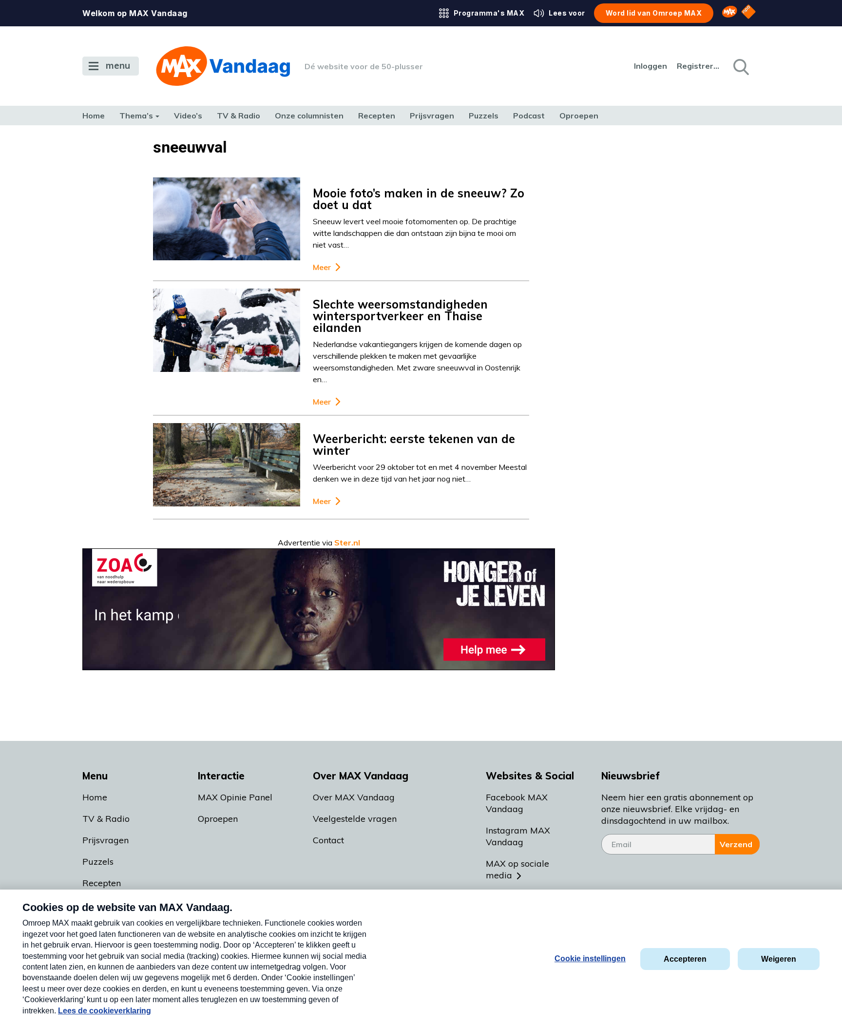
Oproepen (578, 115)
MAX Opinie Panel (235, 797)
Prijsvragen (432, 115)
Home (93, 115)
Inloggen (650, 66)
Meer (322, 267)
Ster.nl (347, 542)
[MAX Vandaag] (223, 66)
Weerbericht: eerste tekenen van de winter (414, 444)
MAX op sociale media (517, 869)
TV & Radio (238, 115)
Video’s (188, 115)
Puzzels (483, 115)
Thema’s (136, 115)
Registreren (699, 66)
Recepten (376, 115)
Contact (328, 840)
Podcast (529, 115)
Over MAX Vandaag (354, 797)
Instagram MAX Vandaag (518, 836)
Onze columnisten (309, 115)
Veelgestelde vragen (355, 818)
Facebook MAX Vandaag (517, 803)
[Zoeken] (740, 66)
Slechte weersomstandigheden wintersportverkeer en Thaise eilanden (400, 316)
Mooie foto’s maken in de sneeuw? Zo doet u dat (418, 199)
